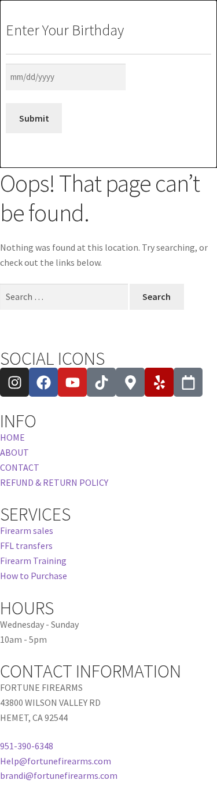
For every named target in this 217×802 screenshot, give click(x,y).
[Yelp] (159, 382)
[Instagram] (14, 382)
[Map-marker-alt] (130, 382)
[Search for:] (65, 296)
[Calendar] (188, 382)
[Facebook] (43, 382)
